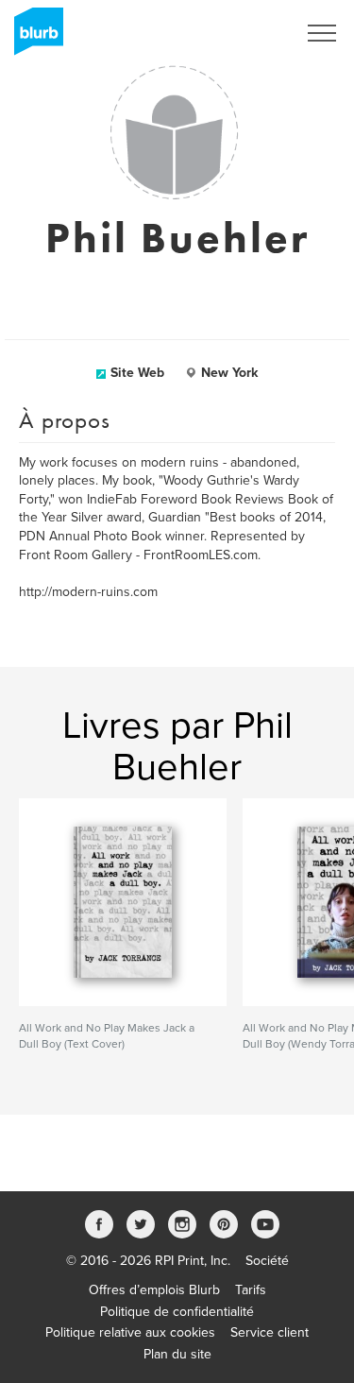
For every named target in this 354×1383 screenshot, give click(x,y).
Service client (269, 1332)
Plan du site (177, 1354)
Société (267, 1261)
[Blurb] (33, 37)
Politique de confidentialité (177, 1312)
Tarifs (250, 1290)
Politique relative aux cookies (130, 1332)
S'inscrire (245, 33)
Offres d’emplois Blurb (154, 1290)
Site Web (137, 373)
